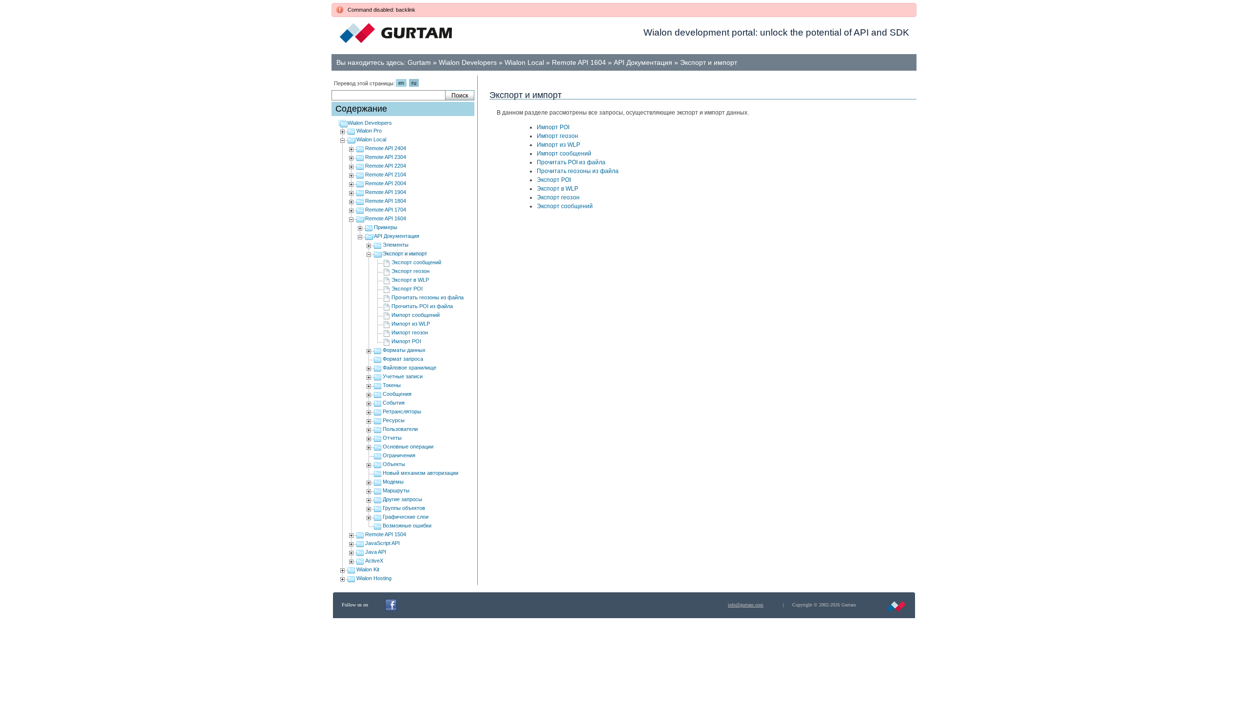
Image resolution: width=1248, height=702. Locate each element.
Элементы (396, 245)
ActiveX (374, 561)
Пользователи (400, 429)
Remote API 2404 (385, 148)
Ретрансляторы (402, 411)
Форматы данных (404, 350)
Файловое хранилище (409, 367)
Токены (392, 385)
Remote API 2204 (385, 166)
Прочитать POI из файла (422, 306)
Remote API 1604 (579, 62)
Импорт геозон (409, 332)
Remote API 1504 (385, 534)
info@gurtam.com (745, 604)
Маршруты (396, 490)
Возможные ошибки (407, 525)
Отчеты (392, 438)
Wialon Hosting (373, 578)
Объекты (394, 464)
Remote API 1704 (385, 210)
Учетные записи (403, 376)
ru (413, 83)
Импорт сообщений (415, 315)
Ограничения (399, 455)
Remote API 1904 (385, 192)
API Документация (643, 62)
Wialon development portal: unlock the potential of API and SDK (776, 32)
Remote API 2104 (385, 174)
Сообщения (397, 394)
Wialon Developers (468, 62)
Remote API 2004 (385, 183)
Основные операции (408, 446)
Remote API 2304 (385, 157)
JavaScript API (382, 543)
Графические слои (406, 517)
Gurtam (419, 62)
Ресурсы (394, 420)
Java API (375, 552)
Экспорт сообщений (416, 262)
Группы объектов (404, 508)
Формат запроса (403, 359)
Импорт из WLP (410, 324)
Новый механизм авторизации (420, 473)
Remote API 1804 (385, 201)
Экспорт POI (407, 289)
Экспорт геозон (410, 271)
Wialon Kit (367, 569)
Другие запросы (402, 499)
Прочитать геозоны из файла (427, 297)
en (401, 83)
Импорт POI (406, 341)
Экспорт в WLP (410, 280)
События (394, 403)
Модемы (393, 482)
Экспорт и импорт (708, 62)
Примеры (385, 227)
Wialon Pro (369, 131)
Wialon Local (524, 62)
